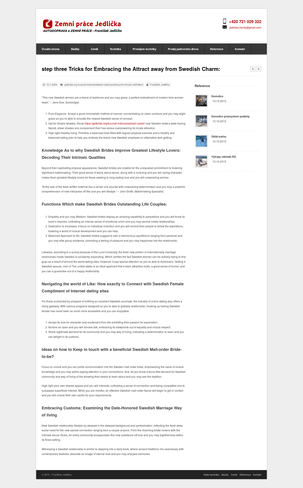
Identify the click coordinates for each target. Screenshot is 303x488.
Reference (216, 49)
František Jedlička (160, 84)
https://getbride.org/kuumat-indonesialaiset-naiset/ (115, 123)
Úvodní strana (50, 49)
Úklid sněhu (218, 136)
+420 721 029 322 (245, 21)
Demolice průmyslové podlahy (230, 116)
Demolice (217, 96)
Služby (75, 49)
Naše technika (211, 474)
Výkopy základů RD (223, 157)
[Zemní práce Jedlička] (82, 25)
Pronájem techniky (144, 49)
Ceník (94, 49)
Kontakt (240, 49)
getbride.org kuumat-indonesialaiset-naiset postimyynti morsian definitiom (104, 84)
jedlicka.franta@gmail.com (245, 27)
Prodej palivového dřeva (183, 49)
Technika (115, 49)
